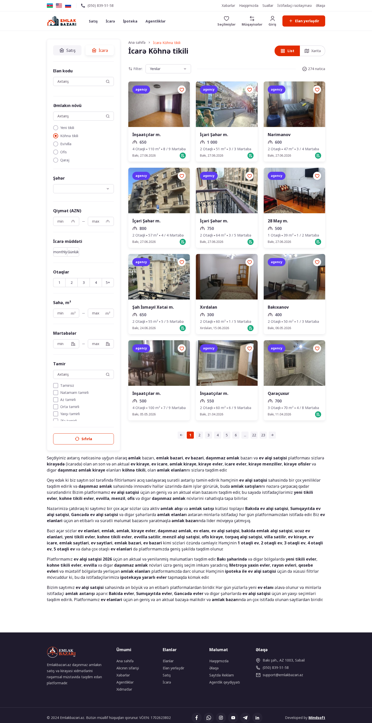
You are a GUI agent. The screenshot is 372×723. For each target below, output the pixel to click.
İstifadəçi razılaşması (294, 5)
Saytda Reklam (221, 675)
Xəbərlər (228, 5)
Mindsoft (316, 717)
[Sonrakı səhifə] (272, 435)
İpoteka (130, 21)
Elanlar (168, 660)
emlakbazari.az (283, 674)
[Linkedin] (257, 718)
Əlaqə (320, 5)
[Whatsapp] (209, 718)
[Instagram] (221, 718)
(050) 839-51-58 (101, 5)
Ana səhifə (125, 660)
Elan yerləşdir (307, 20)
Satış (93, 21)
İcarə (110, 21)
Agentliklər (156, 21)
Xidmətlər (124, 689)
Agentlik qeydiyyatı (224, 682)
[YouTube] (233, 718)
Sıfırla (86, 438)
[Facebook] (197, 718)
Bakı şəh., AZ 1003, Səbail (284, 660)
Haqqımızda (248, 5)
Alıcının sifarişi (127, 668)
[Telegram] (245, 718)
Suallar (267, 5)
